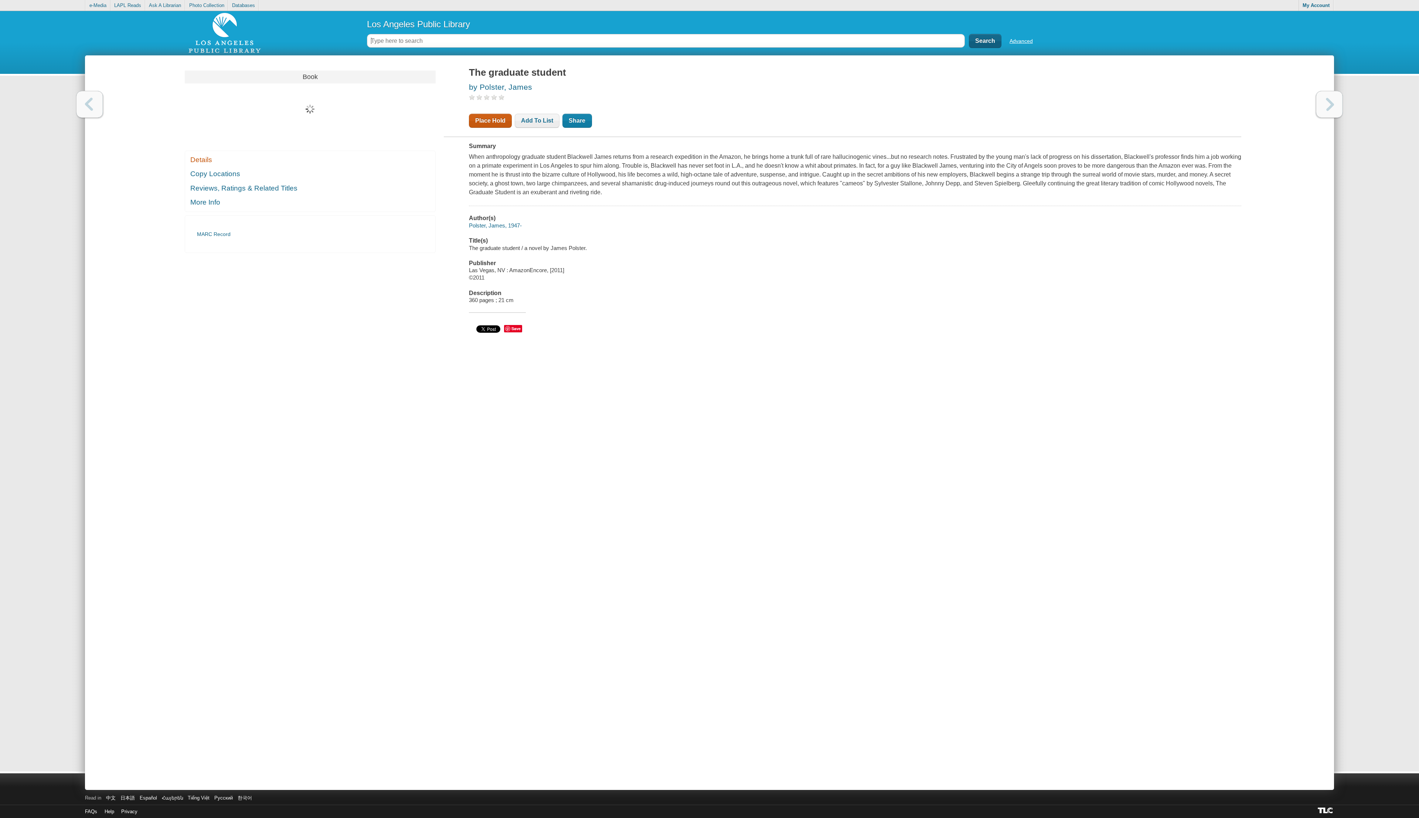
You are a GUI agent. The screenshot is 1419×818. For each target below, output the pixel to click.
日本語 (127, 798)
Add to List (537, 120)
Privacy (129, 811)
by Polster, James (500, 87)
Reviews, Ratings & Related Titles (243, 188)
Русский (223, 798)
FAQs (91, 811)
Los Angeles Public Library (418, 24)
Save (516, 328)
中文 (111, 798)
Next (1329, 104)
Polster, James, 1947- (495, 225)
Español (148, 798)
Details (201, 160)
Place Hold (490, 120)
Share (577, 120)
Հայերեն (172, 798)
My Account (1316, 5)
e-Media (97, 5)
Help (109, 811)
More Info (205, 202)
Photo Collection (206, 5)
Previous (89, 104)
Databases (243, 5)
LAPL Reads (127, 5)
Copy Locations (215, 174)
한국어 (245, 798)
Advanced (1021, 41)
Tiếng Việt (199, 798)
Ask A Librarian (165, 5)
